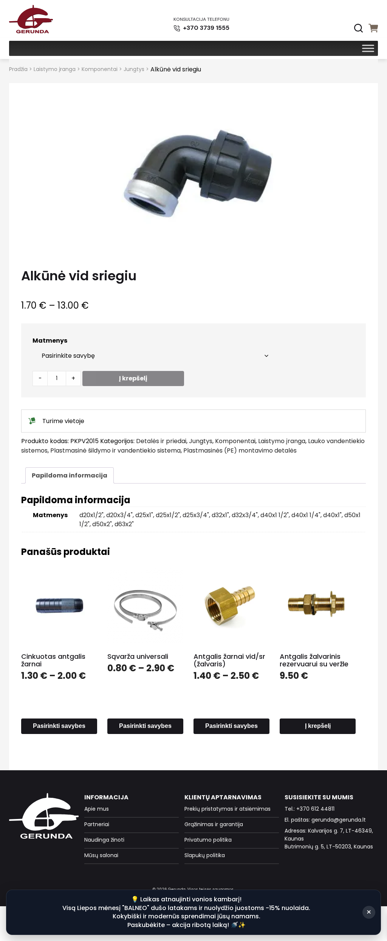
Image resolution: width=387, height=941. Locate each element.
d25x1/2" (168, 515)
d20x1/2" (91, 515)
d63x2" (124, 524)
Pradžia (18, 69)
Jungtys (134, 69)
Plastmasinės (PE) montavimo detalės (240, 450)
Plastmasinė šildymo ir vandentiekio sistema (115, 450)
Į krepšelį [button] (318, 726)
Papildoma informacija (69, 475)
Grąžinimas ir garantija (213, 824)
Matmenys (50, 340)
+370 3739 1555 (205, 28)
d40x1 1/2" (274, 515)
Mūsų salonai (101, 855)
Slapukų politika (204, 855)
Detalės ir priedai (161, 441)
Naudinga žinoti (104, 840)
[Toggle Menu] (368, 48)
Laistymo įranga (55, 69)
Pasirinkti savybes (59, 726)
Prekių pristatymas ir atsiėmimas (227, 809)
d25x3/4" (196, 515)
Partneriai (96, 824)
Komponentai (100, 69)
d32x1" (220, 515)
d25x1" (144, 515)
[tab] (69, 475)
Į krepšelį (133, 378)
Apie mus (96, 809)
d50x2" (102, 524)
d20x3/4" (119, 515)
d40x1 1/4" (305, 515)
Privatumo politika (208, 840)
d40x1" (332, 515)
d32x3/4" (245, 515)
